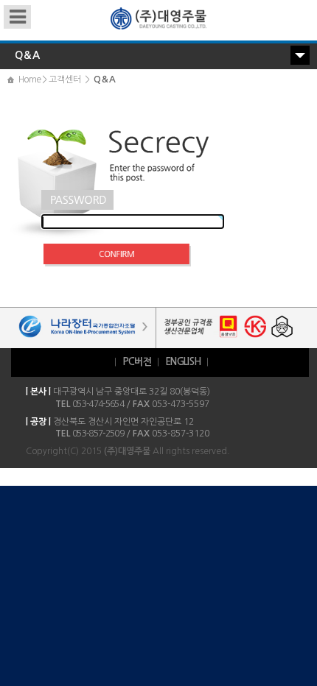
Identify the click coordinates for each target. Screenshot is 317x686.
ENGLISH (183, 362)
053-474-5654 (98, 404)
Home (29, 79)
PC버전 (136, 362)
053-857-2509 (98, 433)
